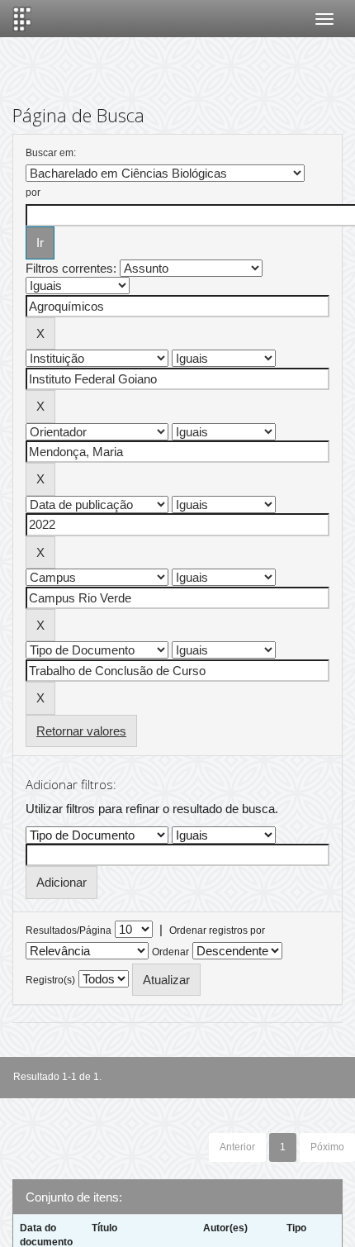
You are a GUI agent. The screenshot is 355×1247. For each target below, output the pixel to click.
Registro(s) (50, 980)
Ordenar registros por (217, 930)
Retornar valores (81, 731)
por (33, 192)
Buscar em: (51, 153)
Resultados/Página (68, 930)
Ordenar (170, 952)
